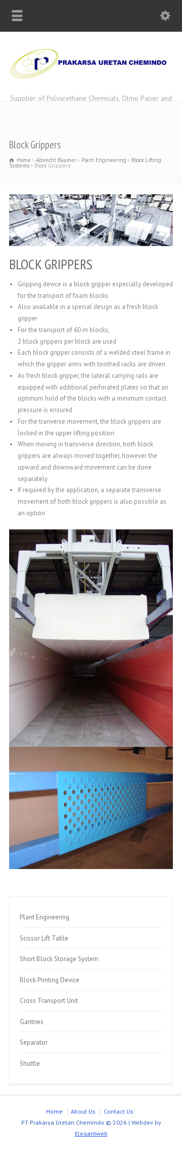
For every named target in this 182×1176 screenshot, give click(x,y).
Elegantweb (91, 1133)
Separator (34, 1042)
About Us (83, 1111)
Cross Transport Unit (49, 1000)
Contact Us (118, 1111)
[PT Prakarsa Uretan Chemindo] (91, 80)
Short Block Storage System (59, 959)
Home (54, 1111)
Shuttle (30, 1063)
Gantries (31, 1021)
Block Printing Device (49, 980)
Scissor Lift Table (44, 938)
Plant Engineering (44, 917)
